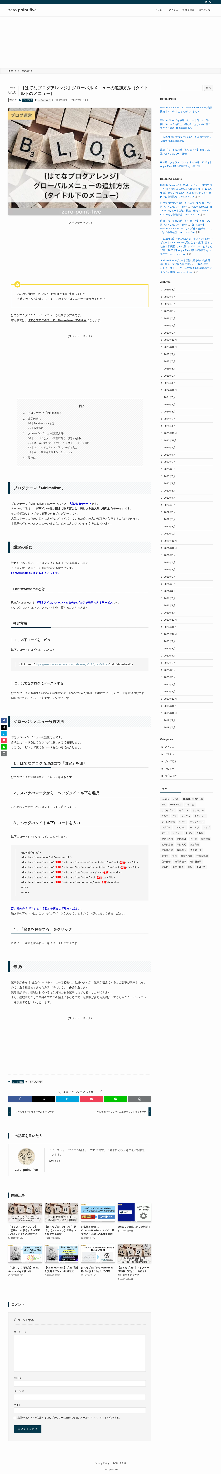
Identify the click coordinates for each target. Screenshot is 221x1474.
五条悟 (199, 833)
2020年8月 (170, 648)
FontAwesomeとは (44, 423)
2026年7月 (170, 296)
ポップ (206, 827)
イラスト (169, 754)
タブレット (199, 816)
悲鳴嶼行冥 (167, 850)
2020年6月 (170, 662)
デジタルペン (197, 821)
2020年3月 (170, 677)
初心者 (193, 839)
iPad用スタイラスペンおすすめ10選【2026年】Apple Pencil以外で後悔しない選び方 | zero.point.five (186, 250)
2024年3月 (170, 418)
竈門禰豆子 (195, 861)
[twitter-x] (57, 1161)
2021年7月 (170, 569)
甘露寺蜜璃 (202, 856)
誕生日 (165, 867)
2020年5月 (170, 670)
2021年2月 (170, 605)
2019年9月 (170, 720)
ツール (182, 821)
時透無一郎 (195, 850)
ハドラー (166, 827)
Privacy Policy (102, 1463)
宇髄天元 (181, 844)
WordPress (175, 804)
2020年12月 (170, 619)
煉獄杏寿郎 (186, 856)
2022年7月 (170, 497)
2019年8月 (170, 727)
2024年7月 (170, 404)
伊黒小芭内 (167, 839)
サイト (17, 1404)
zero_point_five (26, 1169)
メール (19, 1391)
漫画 (174, 856)
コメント (20, 1332)
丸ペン (189, 833)
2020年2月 (170, 684)
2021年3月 (170, 598)
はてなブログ (44, 100)
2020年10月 (170, 634)
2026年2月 (170, 332)
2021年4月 (170, 591)
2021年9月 (170, 555)
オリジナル (198, 810)
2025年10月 (170, 347)
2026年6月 (170, 304)
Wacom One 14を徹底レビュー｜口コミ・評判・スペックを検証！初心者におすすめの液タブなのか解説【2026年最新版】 (185, 124)
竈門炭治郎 (180, 861)
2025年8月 (170, 361)
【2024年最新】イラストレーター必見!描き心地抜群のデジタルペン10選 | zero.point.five (186, 268)
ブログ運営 (27, 100)
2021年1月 (170, 612)
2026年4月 (170, 318)
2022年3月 (170, 526)
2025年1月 (170, 383)
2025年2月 (170, 375)
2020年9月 (170, 641)
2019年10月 (170, 713)
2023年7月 (170, 454)
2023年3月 (170, 476)
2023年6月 (170, 461)
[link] (51, 1161)
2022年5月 (170, 512)
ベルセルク (180, 827)
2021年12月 (170, 540)
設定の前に (34, 418)
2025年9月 (170, 354)
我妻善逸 (181, 850)
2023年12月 (170, 433)
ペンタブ (194, 827)
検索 (208, 87)
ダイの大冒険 (168, 821)
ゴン (174, 816)
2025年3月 (170, 368)
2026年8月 (170, 289)
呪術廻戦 (205, 839)
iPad (164, 804)
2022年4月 (170, 519)
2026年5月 (170, 311)
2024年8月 (170, 397)
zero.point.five (22, 10)
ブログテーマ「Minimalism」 (46, 412)
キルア (165, 816)
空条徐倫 (166, 861)
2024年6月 (170, 411)
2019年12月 (170, 698)
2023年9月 (170, 447)
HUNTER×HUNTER (193, 799)
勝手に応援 (171, 775)
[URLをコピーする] (139, 1099)
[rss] (206, 2)
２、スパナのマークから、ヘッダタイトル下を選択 (61, 442)
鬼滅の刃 (200, 867)
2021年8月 (170, 562)
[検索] (210, 2)
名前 (18, 1377)
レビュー (169, 768)
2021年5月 (170, 584)
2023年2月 (170, 483)
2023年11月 (170, 440)
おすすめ (189, 804)
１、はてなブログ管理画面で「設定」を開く (58, 438)
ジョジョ (185, 816)
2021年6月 (170, 576)
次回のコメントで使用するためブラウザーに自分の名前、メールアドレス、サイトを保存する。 (69, 1417)
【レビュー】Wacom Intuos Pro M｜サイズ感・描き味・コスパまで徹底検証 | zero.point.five (186, 228)
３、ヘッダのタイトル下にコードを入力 (55, 447)
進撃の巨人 (178, 867)
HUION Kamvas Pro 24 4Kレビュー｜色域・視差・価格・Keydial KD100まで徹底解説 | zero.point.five (186, 210)
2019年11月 (170, 706)
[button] (20, 1099)
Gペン (176, 799)
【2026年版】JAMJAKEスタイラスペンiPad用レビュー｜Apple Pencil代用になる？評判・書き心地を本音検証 (186, 242)
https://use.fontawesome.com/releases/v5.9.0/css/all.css (72, 664)
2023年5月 (170, 469)
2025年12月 (170, 339)
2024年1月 (170, 426)
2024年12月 (170, 390)
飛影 (190, 867)
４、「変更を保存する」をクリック (53, 452)
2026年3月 (170, 325)
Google (165, 799)
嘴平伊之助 (167, 844)
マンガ (165, 833)
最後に (32, 457)
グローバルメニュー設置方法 (46, 433)
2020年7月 (170, 655)
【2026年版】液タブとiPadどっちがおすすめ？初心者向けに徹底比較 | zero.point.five (186, 192)
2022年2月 (170, 533)
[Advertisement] (110, 42)
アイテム (169, 747)
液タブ (165, 856)
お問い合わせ (119, 1463)
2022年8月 (170, 490)
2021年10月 (170, 548)
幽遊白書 (194, 844)
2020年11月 (170, 627)
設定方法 (39, 427)
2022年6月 (170, 505)
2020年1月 (170, 691)
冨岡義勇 (181, 839)
